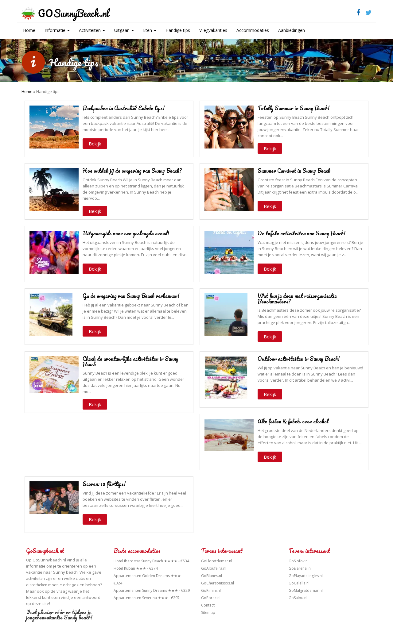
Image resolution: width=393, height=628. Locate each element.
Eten (148, 30)
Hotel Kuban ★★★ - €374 (136, 568)
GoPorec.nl (210, 597)
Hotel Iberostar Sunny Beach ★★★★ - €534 (151, 561)
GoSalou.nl (298, 597)
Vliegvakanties (213, 30)
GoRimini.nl (211, 590)
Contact (208, 605)
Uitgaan (122, 30)
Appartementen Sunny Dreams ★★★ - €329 (152, 590)
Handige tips (177, 30)
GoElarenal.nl (300, 568)
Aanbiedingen (291, 30)
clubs (80, 578)
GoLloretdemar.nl (216, 561)
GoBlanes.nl (211, 575)
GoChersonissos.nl (217, 583)
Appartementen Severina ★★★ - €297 (147, 597)
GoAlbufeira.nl (213, 568)
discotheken (36, 585)
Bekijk (95, 144)
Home (29, 30)
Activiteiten (90, 30)
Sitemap (208, 612)
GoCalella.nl (299, 583)
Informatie (56, 30)
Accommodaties (252, 30)
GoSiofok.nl (299, 561)
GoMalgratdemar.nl (306, 590)
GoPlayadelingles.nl (306, 575)
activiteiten (35, 578)
